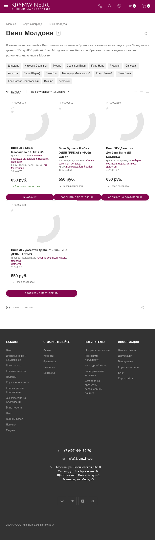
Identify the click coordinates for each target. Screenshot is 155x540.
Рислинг (115, 65)
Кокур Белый (104, 73)
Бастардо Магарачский (76, 73)
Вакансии (49, 367)
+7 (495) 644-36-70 (77, 450)
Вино (9, 350)
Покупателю (95, 342)
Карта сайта (125, 378)
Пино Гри (51, 73)
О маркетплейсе (56, 342)
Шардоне (13, 65)
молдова (43, 158)
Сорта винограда (128, 367)
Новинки (11, 424)
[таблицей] (147, 92)
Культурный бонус (96, 365)
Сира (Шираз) (32, 73)
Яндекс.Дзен (82, 501)
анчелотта (37, 155)
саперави (16, 161)
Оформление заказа (97, 350)
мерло (121, 163)
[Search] (109, 6)
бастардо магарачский (24, 158)
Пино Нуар (97, 65)
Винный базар (14, 418)
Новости (48, 355)
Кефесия (64, 81)
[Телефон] (100, 6)
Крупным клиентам (17, 382)
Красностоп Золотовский (23, 81)
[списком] (141, 92)
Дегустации (125, 355)
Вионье (48, 81)
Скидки (10, 430)
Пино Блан (124, 73)
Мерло (57, 65)
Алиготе (13, 73)
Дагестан (111, 166)
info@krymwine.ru (80, 458)
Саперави (131, 65)
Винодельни (125, 361)
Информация (128, 342)
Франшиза (49, 361)
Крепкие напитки (16, 371)
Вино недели (14, 407)
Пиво (9, 413)
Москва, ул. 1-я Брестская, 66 (78, 471)
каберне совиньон (47, 257)
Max (93, 501)
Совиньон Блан (76, 65)
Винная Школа (127, 350)
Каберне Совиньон (36, 65)
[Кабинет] (119, 6)
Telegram (72, 501)
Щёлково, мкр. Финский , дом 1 (78, 475)
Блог (121, 372)
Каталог (12, 342)
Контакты (49, 372)
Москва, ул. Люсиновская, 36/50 (78, 467)
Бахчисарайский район (79, 166)
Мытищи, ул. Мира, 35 (78, 479)
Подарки (11, 376)
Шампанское (13, 365)
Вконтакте (62, 501)
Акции (47, 350)
